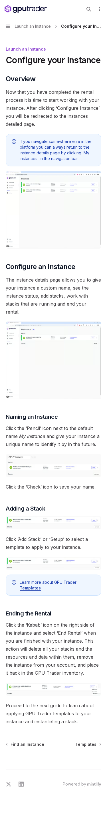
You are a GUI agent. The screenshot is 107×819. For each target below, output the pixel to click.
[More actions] (99, 9)
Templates (30, 587)
